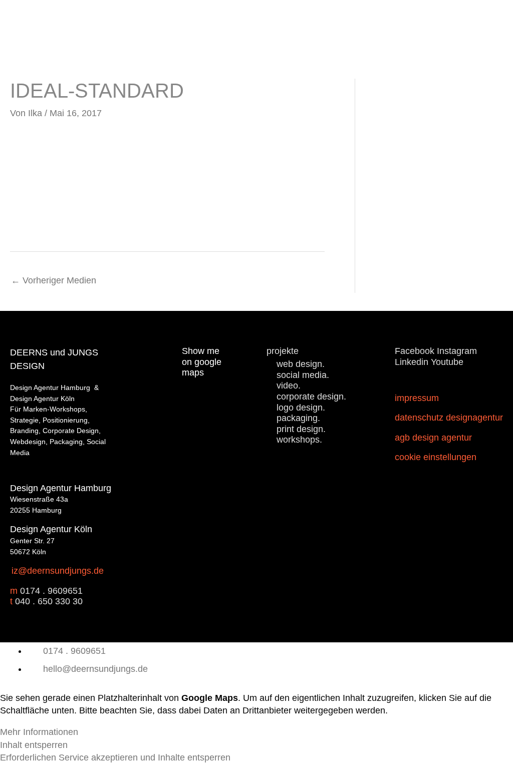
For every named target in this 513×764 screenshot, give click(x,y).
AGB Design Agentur (433, 438)
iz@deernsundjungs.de (58, 571)
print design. (301, 429)
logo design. (301, 408)
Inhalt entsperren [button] (34, 745)
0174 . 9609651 (51, 591)
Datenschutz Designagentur (449, 418)
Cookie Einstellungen (435, 457)
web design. (301, 364)
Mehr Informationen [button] (39, 732)
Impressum (417, 398)
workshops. (299, 440)
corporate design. (311, 397)
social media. (303, 375)
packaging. (298, 418)
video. (289, 385)
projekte (283, 351)
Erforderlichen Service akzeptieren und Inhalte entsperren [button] (115, 757)
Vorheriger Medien (53, 280)
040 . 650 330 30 (49, 601)
